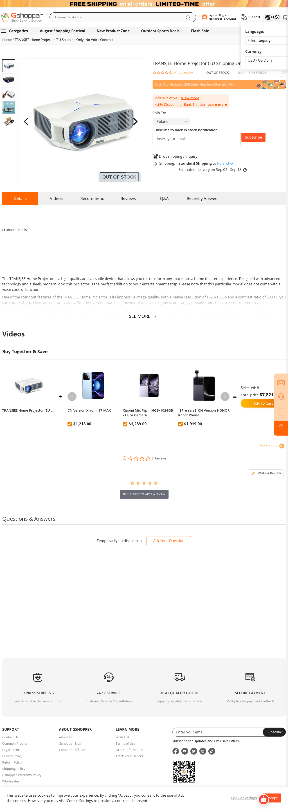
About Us (66, 737)
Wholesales (10, 781)
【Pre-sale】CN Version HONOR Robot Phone (204, 412)
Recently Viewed (202, 198)
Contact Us (10, 737)
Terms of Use (125, 743)
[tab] (266, 473)
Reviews (128, 198)
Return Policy (12, 762)
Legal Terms (11, 750)
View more (190, 98)
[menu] (144, 31)
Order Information (129, 750)
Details (20, 198)
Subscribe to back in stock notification (185, 130)
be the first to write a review (144, 494)
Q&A (164, 198)
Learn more (217, 104)
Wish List (122, 737)
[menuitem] (16, 31)
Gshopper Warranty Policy (21, 775)
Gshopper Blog (70, 743)
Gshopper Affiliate (72, 750)
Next (225, 396)
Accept (272, 798)
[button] (250, 17)
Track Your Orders (129, 756)
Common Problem (15, 743)
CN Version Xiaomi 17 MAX (89, 410)
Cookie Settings (244, 798)
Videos (56, 198)
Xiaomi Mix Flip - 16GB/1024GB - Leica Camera (148, 412)
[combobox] (123, 17)
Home (7, 39)
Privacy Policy (12, 756)
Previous (72, 396)
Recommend (92, 198)
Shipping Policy (13, 768)
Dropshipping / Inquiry (178, 156)
